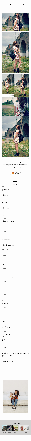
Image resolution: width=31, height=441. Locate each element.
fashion (12, 178)
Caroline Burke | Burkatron (15, 4)
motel (13, 178)
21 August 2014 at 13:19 (4, 339)
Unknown (3, 212)
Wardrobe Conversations (5, 249)
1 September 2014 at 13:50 (5, 194)
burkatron (4, 193)
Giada (2, 261)
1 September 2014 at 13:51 (5, 220)
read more (15, 415)
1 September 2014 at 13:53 (5, 333)
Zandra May (3, 274)
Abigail (2, 300)
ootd (14, 178)
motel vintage (3, 164)
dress (24, 158)
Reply (2, 190)
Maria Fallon (3, 325)
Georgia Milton (3, 313)
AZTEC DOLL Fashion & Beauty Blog (8, 277)
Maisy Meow (3, 186)
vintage (20, 178)
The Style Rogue (4, 215)
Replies (5, 192)
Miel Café (5, 264)
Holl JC (2, 199)
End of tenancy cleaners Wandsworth (6, 315)
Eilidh (2, 351)
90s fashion (10, 178)
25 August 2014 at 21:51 (4, 352)
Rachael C (3, 338)
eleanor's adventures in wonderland (6, 239)
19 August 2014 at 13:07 (4, 326)
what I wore (23, 178)
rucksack (16, 178)
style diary (19, 178)
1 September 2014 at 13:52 (5, 320)
